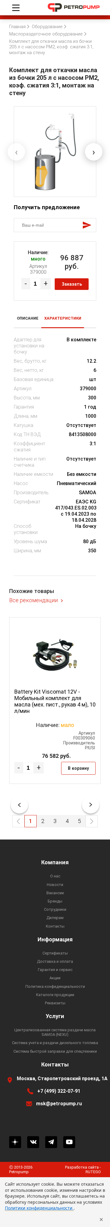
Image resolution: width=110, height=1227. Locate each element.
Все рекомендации (33, 600)
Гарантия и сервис (55, 969)
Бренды (55, 901)
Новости (55, 884)
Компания (55, 862)
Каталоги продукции (55, 994)
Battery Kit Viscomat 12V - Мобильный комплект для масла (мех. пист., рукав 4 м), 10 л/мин (55, 701)
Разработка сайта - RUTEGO (83, 1169)
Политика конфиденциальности (55, 986)
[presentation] (16, 152)
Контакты (55, 926)
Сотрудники (55, 909)
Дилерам (55, 917)
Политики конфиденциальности (39, 1208)
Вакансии (55, 893)
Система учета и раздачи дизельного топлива (55, 1042)
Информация (55, 939)
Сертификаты (55, 953)
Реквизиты (55, 1003)
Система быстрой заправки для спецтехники (55, 1051)
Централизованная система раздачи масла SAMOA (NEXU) (55, 1032)
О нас (55, 876)
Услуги (55, 1016)
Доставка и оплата (55, 961)
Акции (55, 978)
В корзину (78, 768)
